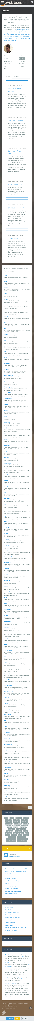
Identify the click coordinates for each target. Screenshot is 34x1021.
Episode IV (17, 819)
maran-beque (7, 709)
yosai (5, 797)
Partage (10, 1018)
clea (5, 340)
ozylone (6, 334)
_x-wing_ (6, 287)
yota (5, 504)
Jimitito (6, 644)
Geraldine (6, 369)
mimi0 (5, 791)
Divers (12, 817)
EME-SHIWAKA (8, 685)
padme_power (8, 650)
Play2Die (6, 668)
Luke (28, 964)
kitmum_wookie (8, 557)
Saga (26, 833)
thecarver (6, 539)
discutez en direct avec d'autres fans (19, 31)
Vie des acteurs (22, 840)
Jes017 (5, 281)
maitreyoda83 (7, 562)
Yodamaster (7, 422)
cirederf (6, 586)
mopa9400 (6, 545)
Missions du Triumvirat (11, 915)
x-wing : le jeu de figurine (11, 888)
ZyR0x (5, 357)
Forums (8, 77)
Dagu (5, 516)
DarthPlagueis (8, 398)
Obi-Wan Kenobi (21, 829)
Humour (8, 825)
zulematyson (7, 621)
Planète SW (10, 831)
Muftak (7, 955)
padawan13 (7, 762)
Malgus (6, 721)
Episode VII (24, 821)
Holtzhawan (7, 352)
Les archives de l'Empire (11, 930)
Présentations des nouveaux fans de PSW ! (16, 869)
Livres (9, 827)
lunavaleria (7, 551)
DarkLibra (6, 574)
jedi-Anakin (7, 363)
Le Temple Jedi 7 (9, 907)
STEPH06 (6, 568)
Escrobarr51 (7, 463)
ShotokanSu (7, 674)
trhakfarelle (7, 732)
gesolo (5, 428)
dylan (5, 662)
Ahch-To (7, 963)
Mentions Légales (11, 1003)
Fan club (25, 823)
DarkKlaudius (7, 609)
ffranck (6, 703)
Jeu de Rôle (16, 825)
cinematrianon (8, 744)
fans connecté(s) (14, 855)
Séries (7, 835)
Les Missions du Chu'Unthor (12, 917)
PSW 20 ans (18, 831)
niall (5, 656)
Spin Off (25, 835)
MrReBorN (7, 445)
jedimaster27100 (8, 691)
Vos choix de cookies (22, 1003)
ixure (5, 510)
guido (5, 328)
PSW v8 (4, 1003)
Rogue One (8, 833)
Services (13, 835)
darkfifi (6, 299)
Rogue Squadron (18, 833)
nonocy (6, 533)
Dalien (5, 451)
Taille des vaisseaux (10, 983)
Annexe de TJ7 (9, 920)
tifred (5, 275)
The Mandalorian (22, 839)
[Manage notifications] (30, 1007)
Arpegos (6, 404)
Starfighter (11, 837)
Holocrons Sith (9, 925)
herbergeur (8, 883)
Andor (6, 817)
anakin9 (6, 469)
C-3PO (7, 969)
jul (4, 381)
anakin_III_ (7, 521)
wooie (5, 322)
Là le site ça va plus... (10, 878)
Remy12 (6, 726)
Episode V (8, 821)
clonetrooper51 (8, 387)
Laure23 (6, 633)
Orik (5, 311)
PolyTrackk (7, 592)
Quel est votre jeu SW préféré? (13, 891)
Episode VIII (9, 823)
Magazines (23, 827)
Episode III (9, 819)
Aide (17, 1018)
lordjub (6, 346)
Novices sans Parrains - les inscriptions (15, 927)
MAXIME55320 (7, 715)
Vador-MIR (7, 738)
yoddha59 (6, 457)
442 (23, 58)
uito (5, 492)
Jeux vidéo (24, 825)
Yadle (5, 603)
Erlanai (6, 475)
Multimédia (11, 829)
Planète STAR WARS (14, 2)
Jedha (22, 979)
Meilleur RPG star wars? (11, 893)
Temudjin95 (7, 785)
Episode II (26, 817)
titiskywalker (7, 767)
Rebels (25, 831)
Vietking (6, 434)
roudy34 (6, 773)
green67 (6, 639)
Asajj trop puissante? (15, 120)
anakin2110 (7, 680)
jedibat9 (6, 410)
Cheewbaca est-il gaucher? (12, 886)
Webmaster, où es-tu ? (11, 876)
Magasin (15, 827)
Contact (4, 1005)
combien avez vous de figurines (13, 881)
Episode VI (16, 821)
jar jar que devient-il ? (16, 184)
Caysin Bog (8, 977)
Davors (6, 486)
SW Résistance (21, 837)
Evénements (17, 823)
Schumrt (6, 779)
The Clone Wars (11, 839)
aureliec (6, 750)
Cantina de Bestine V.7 (11, 922)
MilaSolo (6, 598)
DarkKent (6, 305)
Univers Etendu (11, 840)
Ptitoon (6, 293)
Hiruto (5, 416)
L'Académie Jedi (9, 910)
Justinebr (6, 756)
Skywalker (8, 966)
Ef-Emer (6, 480)
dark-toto (6, 527)
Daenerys (6, 697)
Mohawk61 (7, 580)
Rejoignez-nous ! (11, 1005)
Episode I (18, 817)
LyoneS (6, 439)
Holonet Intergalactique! (12, 912)
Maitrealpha (7, 498)
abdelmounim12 (8, 375)
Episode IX (25, 819)
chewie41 (6, 627)
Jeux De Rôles (17, 77)
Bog (18, 977)
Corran (6, 615)
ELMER (6, 316)
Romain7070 (7, 393)
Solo (20, 835)
